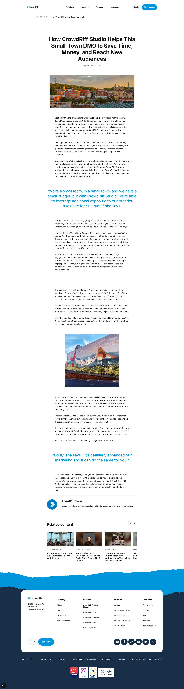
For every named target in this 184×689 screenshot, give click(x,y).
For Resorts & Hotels (121, 620)
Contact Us (61, 615)
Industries (85, 7)
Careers (60, 610)
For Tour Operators (121, 615)
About (59, 605)
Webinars (146, 620)
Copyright (63, 659)
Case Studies (148, 605)
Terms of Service (28, 659)
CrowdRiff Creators (91, 617)
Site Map (121, 659)
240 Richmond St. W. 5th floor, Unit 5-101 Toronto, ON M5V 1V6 (36, 606)
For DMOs (117, 605)
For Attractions (119, 626)
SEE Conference (63, 620)
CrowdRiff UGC (89, 612)
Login (136, 7)
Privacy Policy (47, 659)
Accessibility (107, 659)
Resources (115, 7)
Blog (144, 615)
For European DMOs (121, 610)
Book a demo (149, 7)
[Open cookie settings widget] (3, 685)
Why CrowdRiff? (89, 628)
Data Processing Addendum (84, 659)
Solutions (70, 7)
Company (100, 7)
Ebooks (146, 610)
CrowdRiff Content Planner (90, 606)
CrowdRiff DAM (89, 623)
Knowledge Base (149, 626)
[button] (135, 523)
